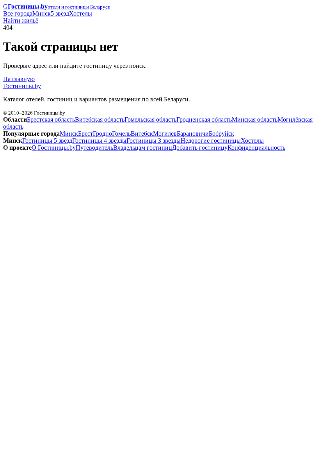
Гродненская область (204, 119)
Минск (41, 13)
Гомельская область (150, 119)
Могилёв (165, 133)
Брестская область (51, 119)
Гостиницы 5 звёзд (47, 140)
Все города (17, 13)
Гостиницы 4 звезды (99, 140)
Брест (85, 133)
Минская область (254, 119)
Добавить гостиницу (200, 147)
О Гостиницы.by (54, 147)
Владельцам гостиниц (142, 147)
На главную (19, 79)
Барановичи (193, 133)
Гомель (121, 133)
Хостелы (80, 13)
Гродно (102, 133)
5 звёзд (60, 13)
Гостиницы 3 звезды (153, 140)
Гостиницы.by (22, 86)
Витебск (142, 133)
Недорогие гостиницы (211, 140)
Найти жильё (20, 20)
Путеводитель (94, 147)
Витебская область (99, 119)
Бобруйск (221, 133)
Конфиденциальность (256, 147)
